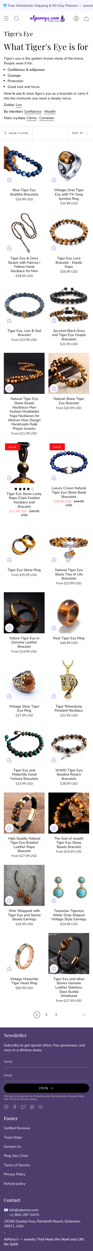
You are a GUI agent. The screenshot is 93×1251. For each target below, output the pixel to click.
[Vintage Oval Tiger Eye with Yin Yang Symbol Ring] (68, 164)
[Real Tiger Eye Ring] (68, 612)
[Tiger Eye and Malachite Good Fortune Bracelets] (24, 744)
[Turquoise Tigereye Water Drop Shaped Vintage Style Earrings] (68, 885)
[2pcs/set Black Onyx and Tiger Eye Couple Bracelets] (68, 305)
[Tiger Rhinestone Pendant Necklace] (68, 681)
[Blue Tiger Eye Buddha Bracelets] (24, 164)
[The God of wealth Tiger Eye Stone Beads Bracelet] (68, 813)
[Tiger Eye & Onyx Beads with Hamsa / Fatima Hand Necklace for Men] (24, 232)
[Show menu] (6, 18)
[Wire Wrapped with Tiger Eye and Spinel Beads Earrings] (24, 885)
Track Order (13, 1137)
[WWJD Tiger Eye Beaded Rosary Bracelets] (68, 744)
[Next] (74, 1014)
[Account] (76, 18)
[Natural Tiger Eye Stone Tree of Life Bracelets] (68, 544)
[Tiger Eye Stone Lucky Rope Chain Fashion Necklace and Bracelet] (24, 462)
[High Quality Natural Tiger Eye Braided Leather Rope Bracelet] (24, 813)
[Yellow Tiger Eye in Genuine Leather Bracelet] (24, 612)
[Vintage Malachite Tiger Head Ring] (24, 953)
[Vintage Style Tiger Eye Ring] (24, 681)
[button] (16, 18)
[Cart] (86, 18)
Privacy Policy (75, 1096)
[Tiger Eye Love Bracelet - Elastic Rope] (68, 232)
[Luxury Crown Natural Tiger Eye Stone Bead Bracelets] (68, 462)
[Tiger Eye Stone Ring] (24, 544)
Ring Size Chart (16, 1155)
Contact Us (12, 1146)
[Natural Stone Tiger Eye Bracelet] (68, 373)
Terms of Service (19, 1099)
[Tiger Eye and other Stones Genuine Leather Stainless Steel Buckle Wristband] (68, 953)
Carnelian (46, 118)
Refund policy (15, 1183)
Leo (19, 104)
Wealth (50, 111)
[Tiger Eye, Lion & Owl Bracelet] (24, 305)
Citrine (32, 118)
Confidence (32, 111)
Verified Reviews (17, 1128)
